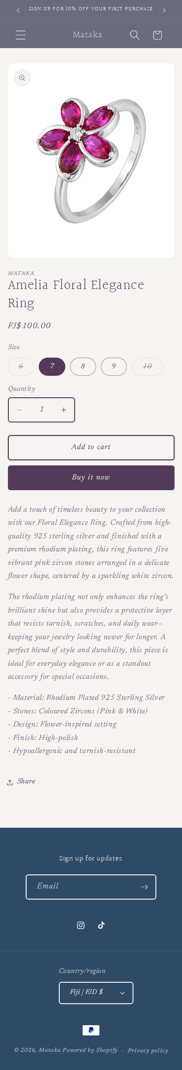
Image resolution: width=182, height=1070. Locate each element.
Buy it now (91, 477)
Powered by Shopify (90, 1051)
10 (153, 369)
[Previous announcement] (18, 10)
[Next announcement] (164, 10)
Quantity (21, 389)
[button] (20, 35)
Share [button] (26, 781)
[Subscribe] (144, 887)
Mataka (50, 1051)
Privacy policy (148, 1051)
